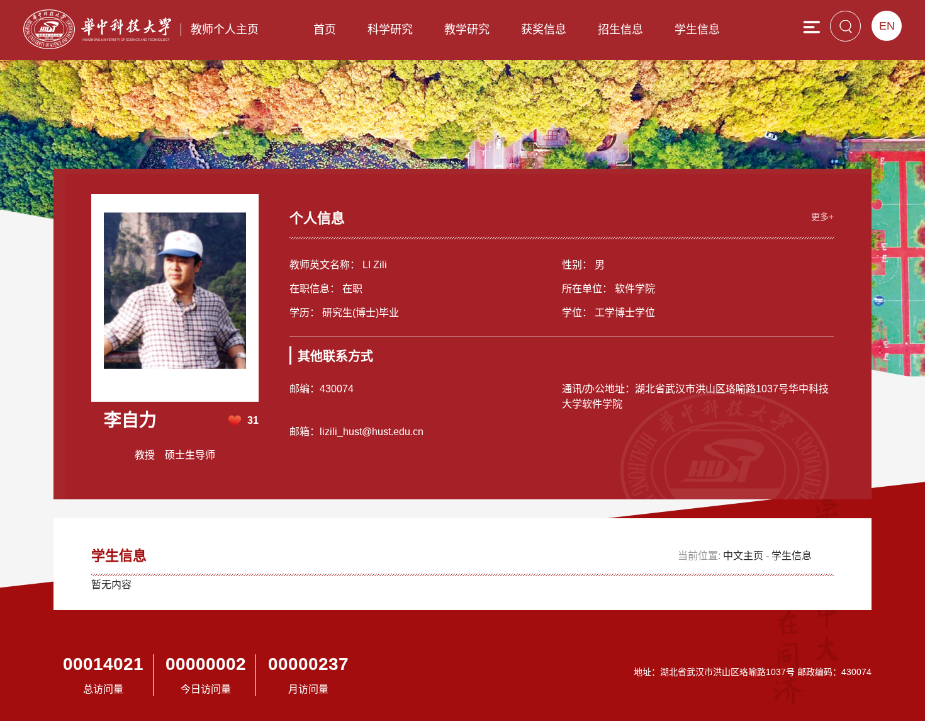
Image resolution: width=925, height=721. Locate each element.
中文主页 (743, 555)
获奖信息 (543, 29)
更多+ (822, 217)
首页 (324, 29)
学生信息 (697, 29)
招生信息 (620, 29)
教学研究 (467, 29)
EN (887, 26)
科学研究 (390, 29)
